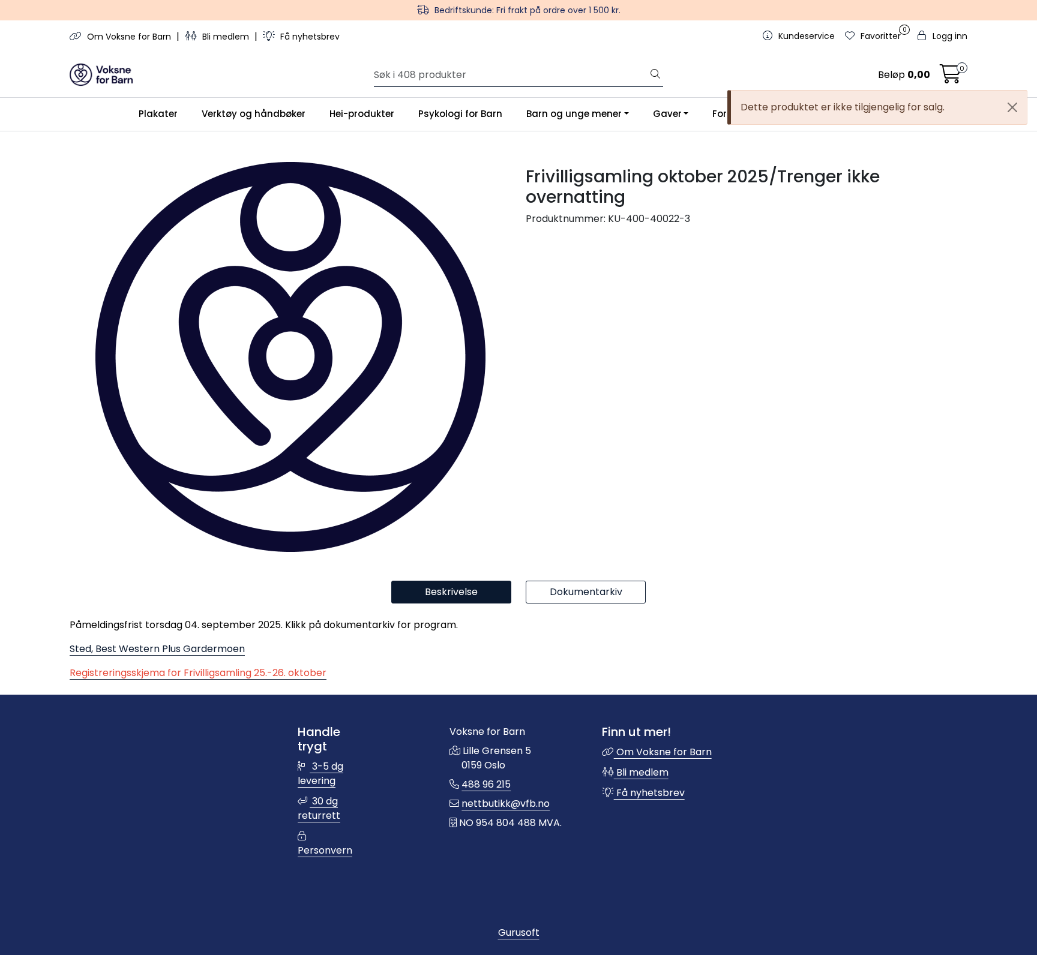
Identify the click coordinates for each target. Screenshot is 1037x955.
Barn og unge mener (574, 113)
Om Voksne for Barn (129, 37)
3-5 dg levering (320, 773)
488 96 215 (486, 784)
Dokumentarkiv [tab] (586, 592)
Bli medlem (225, 37)
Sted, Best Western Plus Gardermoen (157, 649)
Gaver (667, 113)
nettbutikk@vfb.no (505, 803)
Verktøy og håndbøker (253, 113)
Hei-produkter (361, 113)
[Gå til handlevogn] (950, 78)
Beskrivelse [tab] (451, 592)
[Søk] (655, 75)
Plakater (158, 113)
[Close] (1012, 107)
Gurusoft (519, 932)
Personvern (325, 850)
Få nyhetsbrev (309, 37)
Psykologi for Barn (460, 113)
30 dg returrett (319, 808)
